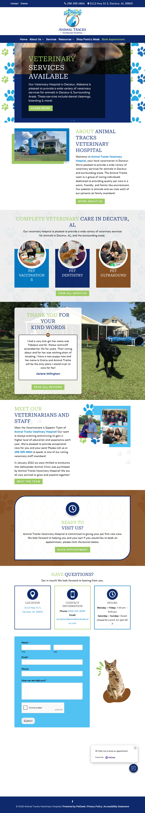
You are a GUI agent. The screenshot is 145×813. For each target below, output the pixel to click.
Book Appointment (113, 39)
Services (51, 39)
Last (55, 652)
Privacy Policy (94, 806)
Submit (28, 720)
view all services (72, 293)
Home (23, 39)
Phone (25, 669)
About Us (35, 39)
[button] (133, 768)
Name (26, 642)
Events (24, 4)
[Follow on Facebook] (72, 801)
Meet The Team (28, 481)
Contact (14, 4)
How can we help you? (34, 680)
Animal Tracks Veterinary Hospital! (35, 431)
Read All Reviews (48, 387)
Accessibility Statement (116, 806)
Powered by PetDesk (74, 806)
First (23, 652)
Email (25, 657)
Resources (65, 39)
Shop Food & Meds (88, 39)
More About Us (90, 201)
